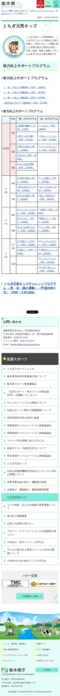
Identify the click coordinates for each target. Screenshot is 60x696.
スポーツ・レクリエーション (42, 11)
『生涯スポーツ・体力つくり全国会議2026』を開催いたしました (28, 393)
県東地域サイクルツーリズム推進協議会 (29, 425)
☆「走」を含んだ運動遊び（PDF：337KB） (24, 92)
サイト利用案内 (43, 649)
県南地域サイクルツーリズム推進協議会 (29, 433)
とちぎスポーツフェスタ (20, 368)
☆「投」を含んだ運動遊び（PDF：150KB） (24, 87)
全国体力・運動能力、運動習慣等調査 (28, 489)
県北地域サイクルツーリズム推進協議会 (29, 455)
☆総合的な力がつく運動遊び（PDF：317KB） (26, 103)
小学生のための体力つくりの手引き (26, 560)
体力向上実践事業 (17, 516)
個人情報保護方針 (11, 649)
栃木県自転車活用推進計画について (26, 376)
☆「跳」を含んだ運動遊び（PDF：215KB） (24, 97)
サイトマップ (9, 661)
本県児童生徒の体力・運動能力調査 (26, 482)
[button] (40, 4)
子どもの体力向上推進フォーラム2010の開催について (30, 551)
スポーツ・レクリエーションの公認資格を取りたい (31, 533)
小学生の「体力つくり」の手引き (25, 542)
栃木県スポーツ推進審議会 (22, 384)
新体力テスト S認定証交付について (26, 448)
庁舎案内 (47, 670)
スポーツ (24, 11)
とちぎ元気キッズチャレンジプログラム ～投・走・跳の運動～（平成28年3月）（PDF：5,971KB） (29, 288)
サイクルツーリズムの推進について (26, 402)
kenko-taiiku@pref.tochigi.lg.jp (25, 344)
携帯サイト (41, 644)
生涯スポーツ (17, 359)
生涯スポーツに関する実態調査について (29, 410)
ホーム (4, 11)
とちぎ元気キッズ (17, 463)
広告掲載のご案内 (30, 596)
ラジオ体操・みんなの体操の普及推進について (31, 507)
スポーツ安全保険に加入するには (25, 440)
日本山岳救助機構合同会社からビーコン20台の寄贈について (32, 473)
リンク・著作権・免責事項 (15, 644)
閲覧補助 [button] (48, 6)
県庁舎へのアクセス (45, 661)
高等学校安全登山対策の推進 (23, 417)
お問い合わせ (42, 655)
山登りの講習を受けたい (20, 523)
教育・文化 (13, 11)
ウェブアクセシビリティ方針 (16, 655)
